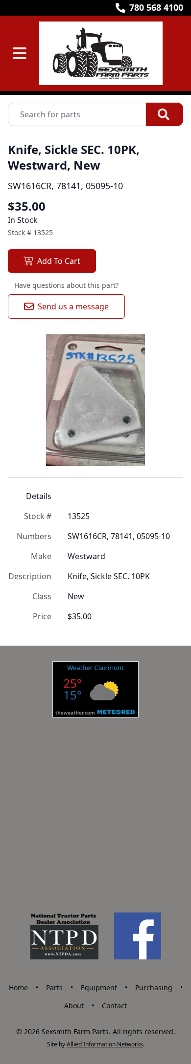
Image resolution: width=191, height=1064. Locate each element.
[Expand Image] (165, 448)
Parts (54, 987)
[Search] (164, 114)
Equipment (99, 987)
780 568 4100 (156, 7)
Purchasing (153, 987)
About (74, 1005)
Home (18, 987)
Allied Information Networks (105, 1044)
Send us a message (73, 306)
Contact (114, 1005)
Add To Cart (58, 261)
